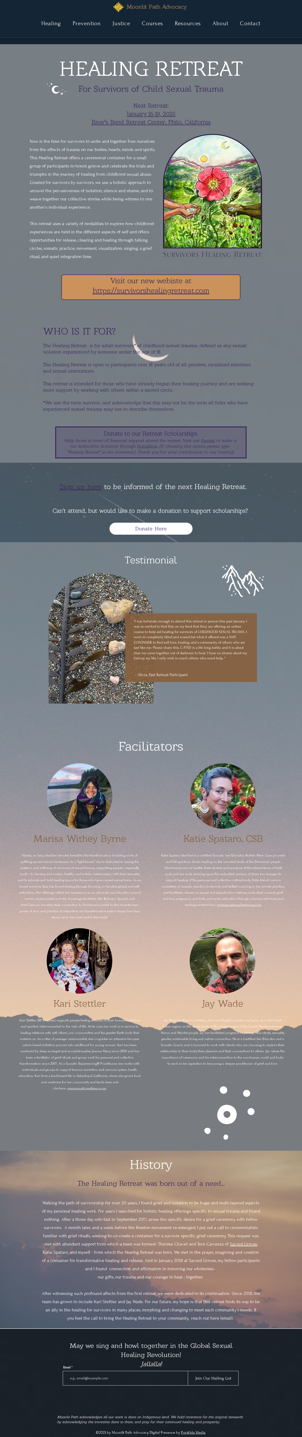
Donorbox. (147, 446)
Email (67, 1367)
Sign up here (81, 486)
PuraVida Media (193, 1432)
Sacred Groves (243, 1244)
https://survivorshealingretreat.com (151, 290)
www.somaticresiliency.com (86, 1088)
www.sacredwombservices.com (239, 905)
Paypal (208, 440)
